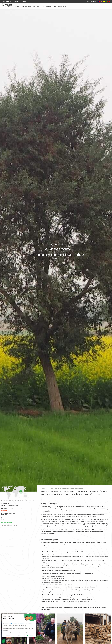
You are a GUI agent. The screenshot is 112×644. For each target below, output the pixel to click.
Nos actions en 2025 (60, 6)
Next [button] (88, 629)
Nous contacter (92, 1)
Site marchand (7, 1)
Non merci (7, 635)
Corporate (23, 1)
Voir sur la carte (8, 522)
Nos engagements (38, 6)
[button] (3, 641)
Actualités (49, 6)
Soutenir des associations (53, 488)
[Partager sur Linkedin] (16, 525)
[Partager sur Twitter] (14, 525)
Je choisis (18, 635)
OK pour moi (30, 635)
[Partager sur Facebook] (13, 525)
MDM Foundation (26, 6)
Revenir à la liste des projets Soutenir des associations (19, 500)
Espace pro (16, 1)
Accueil (17, 6)
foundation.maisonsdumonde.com (16, 623)
